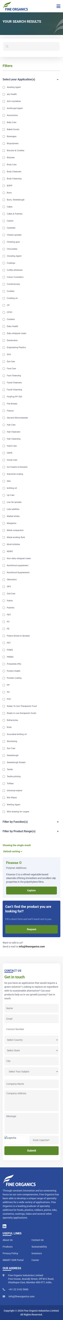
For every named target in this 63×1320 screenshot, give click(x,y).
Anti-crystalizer (14, 101)
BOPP (9, 185)
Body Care (11, 164)
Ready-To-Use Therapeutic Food (22, 706)
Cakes (9, 207)
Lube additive (13, 509)
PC (8, 622)
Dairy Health (12, 326)
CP (8, 305)
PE (8, 629)
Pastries (10, 607)
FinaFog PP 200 (14, 396)
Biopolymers (13, 143)
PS (8, 692)
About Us (8, 1240)
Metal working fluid (16, 537)
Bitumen (11, 157)
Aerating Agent (14, 87)
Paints (10, 600)
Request (31, 929)
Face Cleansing (14, 375)
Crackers (11, 319)
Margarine (11, 523)
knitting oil (12, 488)
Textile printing (14, 776)
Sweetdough (13, 755)
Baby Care (11, 122)
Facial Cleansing (14, 389)
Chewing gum (13, 242)
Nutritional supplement (17, 565)
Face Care (11, 368)
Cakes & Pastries (14, 214)
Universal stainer (14, 790)
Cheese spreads (14, 235)
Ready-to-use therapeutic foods (21, 713)
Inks (9, 481)
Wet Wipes (12, 797)
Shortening (12, 741)
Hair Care (11, 425)
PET (9, 643)
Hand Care (12, 446)
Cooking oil (12, 298)
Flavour (10, 411)
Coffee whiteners (15, 270)
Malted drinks (13, 516)
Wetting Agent (13, 804)
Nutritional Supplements (18, 572)
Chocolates (12, 249)
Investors (36, 1253)
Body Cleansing (14, 178)
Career (35, 1260)
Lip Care (10, 495)
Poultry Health (13, 671)
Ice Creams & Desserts (17, 467)
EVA (9, 354)
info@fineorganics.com (32, 946)
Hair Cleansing (13, 439)
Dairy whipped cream (16, 333)
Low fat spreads (14, 502)
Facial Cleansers (14, 382)
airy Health (12, 94)
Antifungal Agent (15, 108)
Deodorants (12, 340)
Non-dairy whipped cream (19, 558)
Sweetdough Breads (16, 762)
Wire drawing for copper (18, 811)
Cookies (10, 291)
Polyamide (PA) (14, 664)
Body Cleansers (14, 171)
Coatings (11, 263)
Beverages (11, 136)
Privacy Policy (10, 1253)
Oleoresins (12, 579)
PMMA (10, 657)
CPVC (9, 312)
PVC (9, 699)
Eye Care (11, 361)
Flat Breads (12, 403)
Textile (10, 769)
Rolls (9, 727)
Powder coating (14, 678)
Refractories (12, 720)
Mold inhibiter (13, 544)
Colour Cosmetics (15, 277)
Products (8, 1246)
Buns (9, 192)
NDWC (10, 551)
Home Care (12, 460)
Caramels (11, 228)
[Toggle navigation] (57, 6)
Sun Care (11, 748)
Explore (31, 890)
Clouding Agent (14, 256)
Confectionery (13, 284)
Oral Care (11, 593)
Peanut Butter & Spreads (18, 636)
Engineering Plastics (16, 347)
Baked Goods (13, 129)
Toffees (10, 783)
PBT (9, 614)
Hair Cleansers (13, 432)
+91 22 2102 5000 (18, 1289)
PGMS (10, 650)
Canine (10, 221)
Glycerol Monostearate (17, 418)
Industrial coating (15, 474)
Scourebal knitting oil (17, 734)
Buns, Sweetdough (15, 200)
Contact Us (37, 1240)
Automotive (12, 115)
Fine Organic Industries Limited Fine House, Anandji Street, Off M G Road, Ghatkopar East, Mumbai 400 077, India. (31, 1279)
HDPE (9, 453)
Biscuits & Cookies (15, 150)
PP (8, 685)
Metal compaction (15, 530)
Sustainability (39, 1246)
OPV (9, 586)
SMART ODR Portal (13, 1260)
